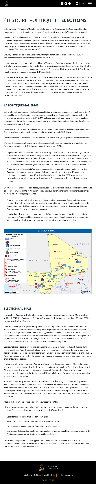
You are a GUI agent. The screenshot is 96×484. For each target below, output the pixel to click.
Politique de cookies (65, 475)
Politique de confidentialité (44, 475)
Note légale (27, 475)
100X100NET (49, 480)
